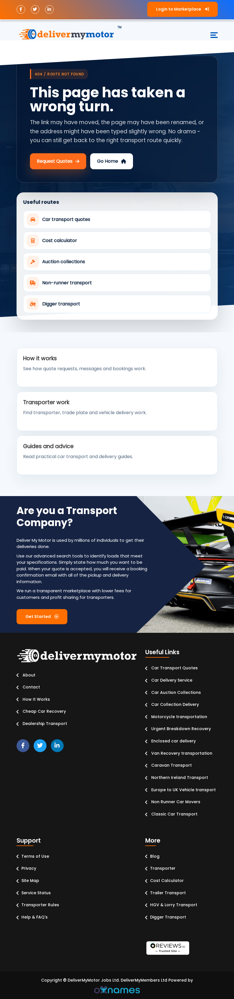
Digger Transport (168, 917)
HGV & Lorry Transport (173, 905)
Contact (30, 687)
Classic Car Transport (173, 814)
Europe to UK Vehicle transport (183, 790)
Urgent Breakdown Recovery (180, 729)
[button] (182, 9)
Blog (155, 856)
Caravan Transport (171, 765)
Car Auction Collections (175, 692)
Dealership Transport (44, 723)
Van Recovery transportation (181, 753)
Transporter (162, 868)
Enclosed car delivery (173, 741)
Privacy (28, 868)
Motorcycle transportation (178, 717)
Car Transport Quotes (174, 668)
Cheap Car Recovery (43, 711)
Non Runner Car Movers (175, 802)
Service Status (36, 893)
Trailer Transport (168, 893)
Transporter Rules (40, 905)
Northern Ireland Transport (179, 777)
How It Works (35, 699)
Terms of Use (35, 856)
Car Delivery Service (171, 680)
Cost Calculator (167, 880)
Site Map (30, 880)
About (28, 675)
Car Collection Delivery (174, 704)
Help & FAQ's (34, 917)
